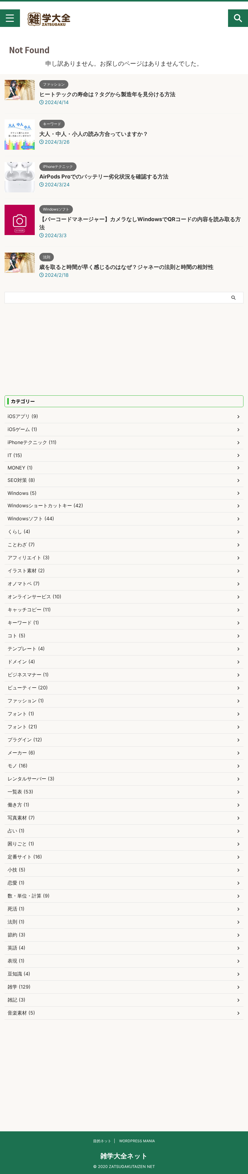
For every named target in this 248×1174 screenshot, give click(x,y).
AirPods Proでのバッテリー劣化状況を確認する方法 (103, 176)
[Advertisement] (55, 348)
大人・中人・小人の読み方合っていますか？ (93, 134)
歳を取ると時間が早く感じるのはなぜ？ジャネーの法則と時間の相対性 (126, 267)
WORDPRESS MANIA (137, 1141)
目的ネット (102, 1141)
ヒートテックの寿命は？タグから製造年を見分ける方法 (107, 94)
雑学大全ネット (124, 1156)
